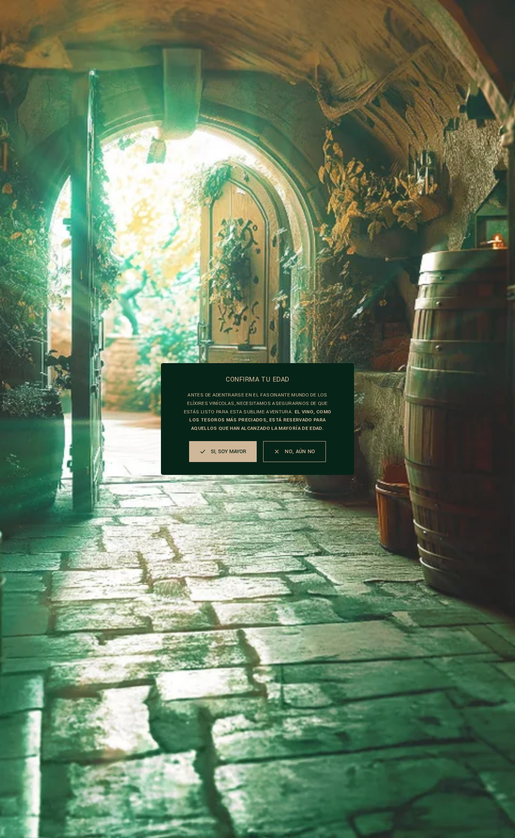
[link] (294, 451)
